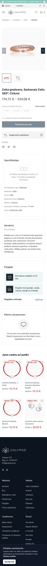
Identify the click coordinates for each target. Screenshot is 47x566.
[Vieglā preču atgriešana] (41, 135)
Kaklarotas (30, 507)
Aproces (29, 499)
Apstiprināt (9, 562)
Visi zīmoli (29, 522)
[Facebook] (40, 5)
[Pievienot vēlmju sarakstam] (19, 363)
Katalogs (5, 20)
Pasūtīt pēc (6, 499)
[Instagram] (44, 5)
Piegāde (5, 503)
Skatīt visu (39, 299)
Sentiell (28, 539)
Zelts (26, 20)
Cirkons (34, 20)
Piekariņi (29, 503)
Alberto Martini (31, 527)
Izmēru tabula (40, 106)
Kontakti (5, 486)
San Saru (29, 535)
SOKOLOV (30, 544)
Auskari (29, 490)
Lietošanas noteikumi (10, 531)
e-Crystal (29, 531)
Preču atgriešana (9, 507)
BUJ (3, 490)
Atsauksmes (7, 527)
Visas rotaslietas (32, 486)
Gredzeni (16, 20)
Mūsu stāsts (7, 522)
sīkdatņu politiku (9, 556)
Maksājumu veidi (9, 495)
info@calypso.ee (9, 463)
